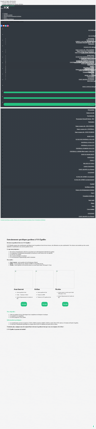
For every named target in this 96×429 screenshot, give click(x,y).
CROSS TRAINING (89, 166)
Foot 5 (5, 17)
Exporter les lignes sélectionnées (8, 1)
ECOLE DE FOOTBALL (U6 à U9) (85, 57)
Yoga (93, 206)
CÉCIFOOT (91, 78)
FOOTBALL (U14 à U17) (87, 59)
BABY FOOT (90, 55)
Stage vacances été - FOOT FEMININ (84, 132)
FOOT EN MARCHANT (87, 154)
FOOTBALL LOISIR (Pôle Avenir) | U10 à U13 (82, 151)
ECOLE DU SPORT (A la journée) (85, 61)
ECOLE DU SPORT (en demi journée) (84, 62)
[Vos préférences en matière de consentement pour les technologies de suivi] (93, 426)
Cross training (90, 76)
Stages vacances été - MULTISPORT (85, 50)
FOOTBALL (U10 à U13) (87, 142)
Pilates (92, 73)
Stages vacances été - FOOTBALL (85, 51)
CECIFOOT (91, 172)
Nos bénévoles (90, 116)
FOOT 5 (92, 160)
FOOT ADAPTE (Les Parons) (86, 79)
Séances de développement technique (12, 16)
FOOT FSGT (90, 65)
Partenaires (91, 44)
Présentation (91, 38)
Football (6, 13)
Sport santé (91, 72)
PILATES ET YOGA (88, 163)
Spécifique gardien (8, 15)
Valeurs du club (90, 40)
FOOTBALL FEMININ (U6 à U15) (85, 148)
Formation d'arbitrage (9, 19)
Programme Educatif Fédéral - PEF (85, 42)
